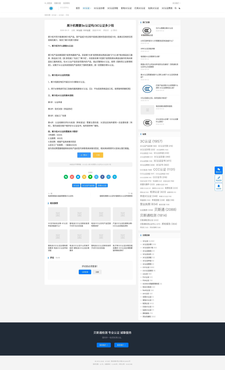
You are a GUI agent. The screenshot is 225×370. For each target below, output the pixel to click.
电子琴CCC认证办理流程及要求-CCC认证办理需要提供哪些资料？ (122, 247)
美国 (170, 200)
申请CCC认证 (165, 196)
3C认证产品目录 (88, 185)
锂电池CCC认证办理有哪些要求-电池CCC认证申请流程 (58, 247)
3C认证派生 (147, 254)
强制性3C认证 (158, 188)
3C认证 (51, 8)
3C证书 (162, 165)
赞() (114, 30)
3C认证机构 (162, 150)
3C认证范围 (146, 161)
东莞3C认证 (147, 297)
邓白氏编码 (155, 227)
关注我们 (175, 3)
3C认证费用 (167, 8)
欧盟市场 (171, 192)
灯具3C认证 (140, 8)
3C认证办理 (99, 8)
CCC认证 (86, 30)
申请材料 (145, 200)
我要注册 (57, 3)
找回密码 (66, 3)
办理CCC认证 (145, 188)
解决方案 (164, 204)
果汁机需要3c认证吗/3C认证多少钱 (90, 25)
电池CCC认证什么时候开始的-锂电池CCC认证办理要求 (79, 247)
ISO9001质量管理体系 (151, 284)
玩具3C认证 (153, 8)
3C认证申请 (161, 153)
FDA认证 (146, 280)
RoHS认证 (146, 290)
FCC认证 (146, 277)
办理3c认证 (102, 185)
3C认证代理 (165, 146)
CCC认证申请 (162, 174)
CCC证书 (160, 177)
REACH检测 (147, 287)
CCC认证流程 (147, 174)
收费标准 (171, 188)
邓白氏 (144, 227)
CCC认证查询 (148, 271)
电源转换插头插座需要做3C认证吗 (60, 196)
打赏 (98, 155)
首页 (78, 8)
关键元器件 (147, 184)
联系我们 (104, 345)
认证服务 (146, 210)
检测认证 (158, 192)
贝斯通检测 (153, 215)
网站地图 (113, 361)
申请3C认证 (149, 196)
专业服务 (157, 181)
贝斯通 (165, 209)
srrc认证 (146, 294)
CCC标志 (146, 170)
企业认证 (168, 181)
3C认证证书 (162, 160)
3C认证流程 (112, 8)
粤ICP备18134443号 (123, 361)
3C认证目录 (162, 157)
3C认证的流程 (146, 157)
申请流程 (158, 200)
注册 (97, 272)
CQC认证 (145, 181)
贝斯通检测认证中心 (150, 224)
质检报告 (169, 224)
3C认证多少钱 (148, 248)
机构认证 (144, 192)
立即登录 (85, 272)
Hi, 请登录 (48, 3)
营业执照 (149, 204)
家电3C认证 (126, 8)
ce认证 (145, 274)
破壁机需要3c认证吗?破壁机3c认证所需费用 (116, 196)
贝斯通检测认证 (149, 220)
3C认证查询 (147, 251)
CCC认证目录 (146, 177)
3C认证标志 (146, 153)
